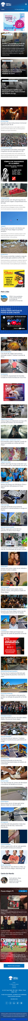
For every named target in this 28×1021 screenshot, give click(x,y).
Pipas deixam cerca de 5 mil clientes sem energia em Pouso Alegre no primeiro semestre (13, 229)
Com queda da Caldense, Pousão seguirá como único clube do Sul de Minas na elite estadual (13, 956)
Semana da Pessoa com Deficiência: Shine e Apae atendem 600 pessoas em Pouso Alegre (13, 486)
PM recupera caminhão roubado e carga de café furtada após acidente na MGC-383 (14, 257)
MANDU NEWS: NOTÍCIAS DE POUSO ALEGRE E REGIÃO (11, 311)
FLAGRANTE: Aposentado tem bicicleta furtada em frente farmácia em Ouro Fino (13, 376)
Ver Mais (23, 891)
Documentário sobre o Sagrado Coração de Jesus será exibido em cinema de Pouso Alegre (13, 443)
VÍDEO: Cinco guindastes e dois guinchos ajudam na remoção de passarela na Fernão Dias (14, 697)
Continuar (14, 1019)
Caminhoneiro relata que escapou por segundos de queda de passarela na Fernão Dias (13, 633)
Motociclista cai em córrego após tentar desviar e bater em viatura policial (12, 804)
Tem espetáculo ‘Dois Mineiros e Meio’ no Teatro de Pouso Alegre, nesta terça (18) (13, 867)
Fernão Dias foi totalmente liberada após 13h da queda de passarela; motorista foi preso (13, 674)
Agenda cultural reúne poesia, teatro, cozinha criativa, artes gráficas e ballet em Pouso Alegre (13, 590)
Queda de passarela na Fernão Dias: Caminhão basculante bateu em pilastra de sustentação (13, 762)
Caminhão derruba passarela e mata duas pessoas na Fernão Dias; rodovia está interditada (13, 825)
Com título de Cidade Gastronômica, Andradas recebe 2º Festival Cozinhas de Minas (13, 355)
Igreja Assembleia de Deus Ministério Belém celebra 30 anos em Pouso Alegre (14, 718)
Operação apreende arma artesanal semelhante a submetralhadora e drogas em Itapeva (14, 508)
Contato (14, 987)
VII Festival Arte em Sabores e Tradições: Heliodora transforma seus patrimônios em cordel (13, 739)
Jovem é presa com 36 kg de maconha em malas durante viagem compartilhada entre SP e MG (14, 201)
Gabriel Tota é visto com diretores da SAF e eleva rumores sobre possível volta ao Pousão (13, 934)
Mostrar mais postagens (14, 965)
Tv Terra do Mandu (19, 9)
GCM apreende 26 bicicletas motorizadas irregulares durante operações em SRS (13, 150)
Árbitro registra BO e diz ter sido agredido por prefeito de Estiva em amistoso (13, 847)
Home (2, 9)
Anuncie (14, 985)
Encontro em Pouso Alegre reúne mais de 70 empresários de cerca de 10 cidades (13, 612)
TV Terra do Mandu (14, 984)
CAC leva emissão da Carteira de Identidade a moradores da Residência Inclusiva (14, 783)
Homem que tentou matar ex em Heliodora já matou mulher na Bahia (14, 569)
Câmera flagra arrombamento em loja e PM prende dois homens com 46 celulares (14, 421)
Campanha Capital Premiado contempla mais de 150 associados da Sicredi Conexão (13, 548)
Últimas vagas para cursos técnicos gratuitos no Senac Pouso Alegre (11, 529)
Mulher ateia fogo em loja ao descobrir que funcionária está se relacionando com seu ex (14, 464)
